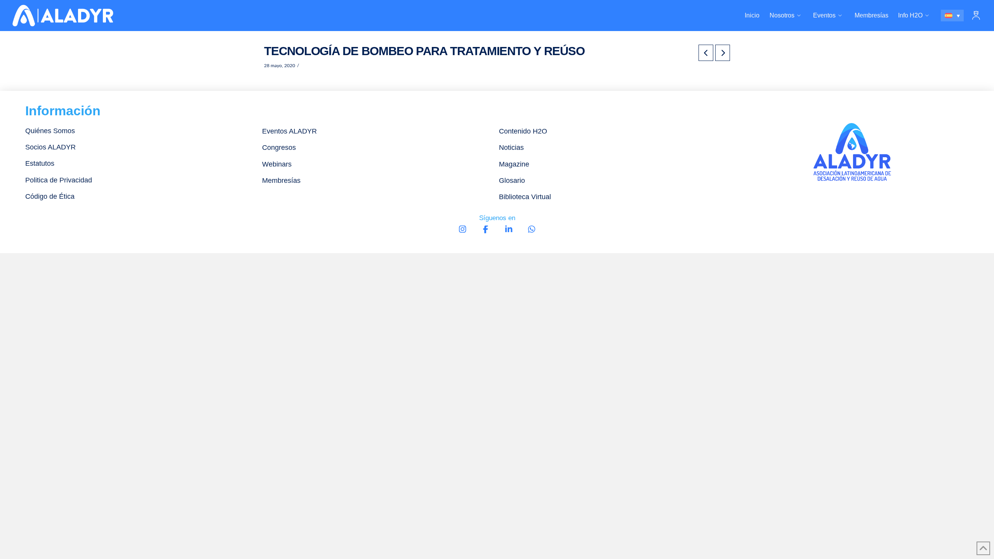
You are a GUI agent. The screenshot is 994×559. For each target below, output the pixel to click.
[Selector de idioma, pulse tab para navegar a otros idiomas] (952, 15)
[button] (976, 15)
